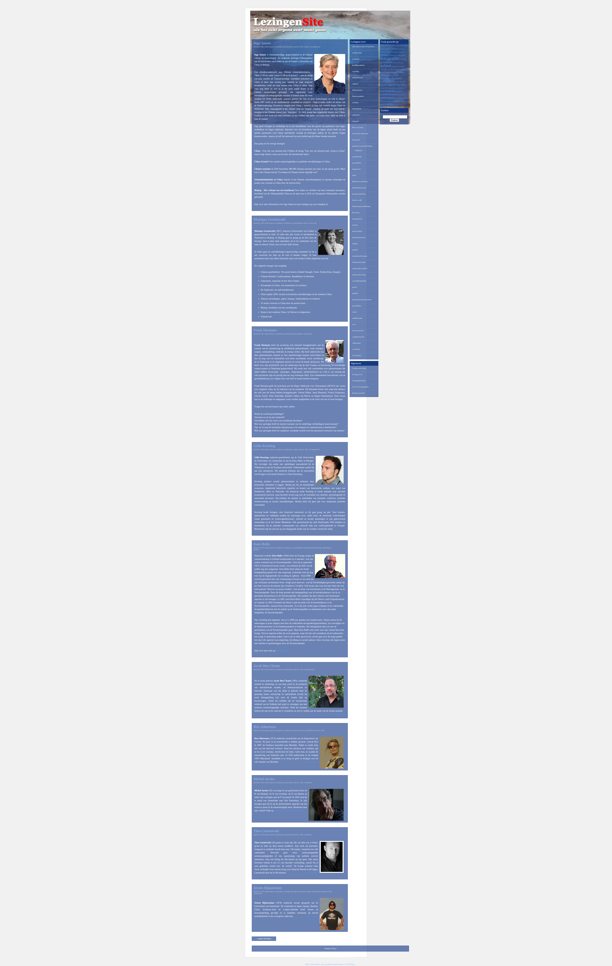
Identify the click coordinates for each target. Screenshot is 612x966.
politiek (355, 293)
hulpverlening (398, 63)
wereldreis (308, 782)
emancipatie (356, 109)
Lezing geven (357, 374)
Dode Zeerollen (386, 52)
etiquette (355, 121)
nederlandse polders (359, 268)
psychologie (356, 306)
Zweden (397, 105)
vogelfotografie (358, 337)
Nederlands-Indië (358, 262)
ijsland (385, 65)
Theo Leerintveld (266, 831)
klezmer (401, 72)
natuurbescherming (359, 256)
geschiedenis (288, 47)
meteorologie (357, 231)
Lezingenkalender (359, 381)
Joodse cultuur (393, 69)
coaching (355, 71)
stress (406, 98)
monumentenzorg (359, 237)
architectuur (288, 223)
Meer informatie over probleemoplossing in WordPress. (330, 964)
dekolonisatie (357, 90)
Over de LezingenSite (360, 387)
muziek (355, 250)
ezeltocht (395, 52)
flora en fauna (298, 730)
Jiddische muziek (397, 66)
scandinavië (387, 91)
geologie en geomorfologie (301, 891)
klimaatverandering (360, 181)
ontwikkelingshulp (359, 281)
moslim (355, 244)
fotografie (356, 140)
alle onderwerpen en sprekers (272, 47)
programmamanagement (361, 299)
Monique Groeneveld (269, 219)
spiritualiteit (401, 95)
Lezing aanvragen (359, 368)
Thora (382, 101)
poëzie (354, 287)
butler (387, 49)
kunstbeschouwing (359, 188)
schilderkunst (357, 318)
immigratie (356, 169)
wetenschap (307, 334)
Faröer (401, 52)
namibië (385, 81)
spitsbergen (387, 97)
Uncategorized (315, 47)
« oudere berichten (264, 939)
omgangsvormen (386, 85)
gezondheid (298, 334)
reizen (306, 47)
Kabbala (389, 72)
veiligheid (358, 150)
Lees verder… (340, 714)
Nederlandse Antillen (398, 82)
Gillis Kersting (264, 446)
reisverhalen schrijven (396, 88)
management (357, 219)
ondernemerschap (359, 275)
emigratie (356, 115)
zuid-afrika (386, 104)
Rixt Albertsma (265, 727)
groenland (386, 62)
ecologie (287, 891)
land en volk (298, 47)
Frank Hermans (265, 330)
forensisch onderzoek (360, 133)
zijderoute (399, 101)
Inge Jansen (262, 43)
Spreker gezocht (358, 393)
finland (384, 55)
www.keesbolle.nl (284, 650)
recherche (383, 88)
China (393, 48)
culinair (355, 84)
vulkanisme (258, 893)
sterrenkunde (399, 98)
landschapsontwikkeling (312, 548)
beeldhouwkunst (358, 65)
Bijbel (382, 49)
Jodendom (384, 69)
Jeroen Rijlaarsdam (268, 888)
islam (296, 449)
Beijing (404, 46)
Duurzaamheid (358, 96)
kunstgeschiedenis (359, 194)
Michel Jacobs (264, 779)
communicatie (357, 78)
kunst (382, 75)
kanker (395, 72)
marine (355, 225)
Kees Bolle (262, 544)
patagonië (399, 84)
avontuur (355, 59)
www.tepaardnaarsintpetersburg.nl (289, 810)
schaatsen (398, 91)
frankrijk (402, 59)
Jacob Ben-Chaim (267, 666)
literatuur (356, 212)
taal (315, 223)
